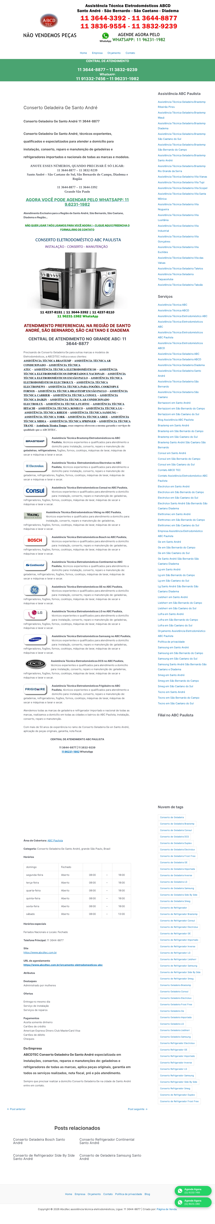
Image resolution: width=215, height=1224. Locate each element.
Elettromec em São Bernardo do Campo (181, 519)
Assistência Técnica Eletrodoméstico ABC (182, 316)
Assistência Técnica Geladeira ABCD (179, 359)
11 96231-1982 (124, 78)
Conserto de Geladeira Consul (176, 830)
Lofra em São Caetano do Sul (175, 625)
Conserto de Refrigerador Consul (177, 920)
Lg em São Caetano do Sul (173, 580)
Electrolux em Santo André (174, 486)
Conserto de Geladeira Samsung (177, 888)
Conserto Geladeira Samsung (175, 1036)
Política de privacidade (171, 641)
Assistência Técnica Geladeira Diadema (181, 365)
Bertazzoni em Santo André (174, 402)
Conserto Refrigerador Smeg (175, 1088)
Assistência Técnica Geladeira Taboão (180, 284)
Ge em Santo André (169, 541)
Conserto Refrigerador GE (173, 1049)
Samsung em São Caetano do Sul (177, 658)
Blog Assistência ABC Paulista (176, 419)
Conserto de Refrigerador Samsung (178, 965)
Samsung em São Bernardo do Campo (180, 653)
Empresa (80, 1194)
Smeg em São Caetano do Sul (175, 686)
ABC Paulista (55, 840)
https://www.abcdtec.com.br (40, 952)
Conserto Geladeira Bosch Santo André (39, 1141)
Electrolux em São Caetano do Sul (178, 497)
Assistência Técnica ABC (172, 304)
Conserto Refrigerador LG (173, 1069)
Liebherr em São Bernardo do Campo (180, 602)
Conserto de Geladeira (172, 817)
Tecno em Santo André (171, 692)
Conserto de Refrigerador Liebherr (178, 959)
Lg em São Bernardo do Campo (176, 575)
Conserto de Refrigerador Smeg (177, 978)
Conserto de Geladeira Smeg (175, 901)
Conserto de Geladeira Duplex (176, 843)
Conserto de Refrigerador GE (175, 933)
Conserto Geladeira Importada (175, 1017)
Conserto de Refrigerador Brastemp (179, 914)
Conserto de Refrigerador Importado (179, 939)
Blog (147, 1194)
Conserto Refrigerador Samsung (177, 1075)
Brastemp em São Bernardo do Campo (180, 431)
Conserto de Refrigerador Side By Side (180, 972)
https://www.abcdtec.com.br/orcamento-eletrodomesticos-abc (63, 964)
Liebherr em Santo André (173, 597)
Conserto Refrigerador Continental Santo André (106, 1141)
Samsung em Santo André (173, 647)
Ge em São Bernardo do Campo (176, 547)
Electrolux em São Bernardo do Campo (181, 492)
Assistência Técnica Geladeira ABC (178, 353)
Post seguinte (137, 1109)
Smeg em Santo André (171, 675)
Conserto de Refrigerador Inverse (177, 946)
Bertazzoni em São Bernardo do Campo (181, 408)
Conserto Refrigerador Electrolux (177, 1043)
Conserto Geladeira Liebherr (175, 1030)
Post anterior (16, 1109)
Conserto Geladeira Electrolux (175, 998)
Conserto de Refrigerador (173, 907)
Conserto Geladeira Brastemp (175, 985)
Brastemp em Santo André (173, 425)
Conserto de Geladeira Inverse (176, 875)
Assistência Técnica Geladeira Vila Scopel (182, 188)
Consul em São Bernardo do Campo (179, 458)
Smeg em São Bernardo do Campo (178, 680)
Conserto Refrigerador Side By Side (178, 1081)
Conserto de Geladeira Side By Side (178, 894)
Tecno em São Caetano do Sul (176, 703)
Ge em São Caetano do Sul (174, 553)
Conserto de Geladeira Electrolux (177, 849)
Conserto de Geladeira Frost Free (178, 856)
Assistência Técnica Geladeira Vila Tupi (181, 182)
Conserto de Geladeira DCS (174, 836)
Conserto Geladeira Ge (172, 1011)
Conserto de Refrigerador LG (175, 952)
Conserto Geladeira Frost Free (176, 1004)
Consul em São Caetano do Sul (176, 464)
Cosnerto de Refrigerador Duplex (177, 1094)
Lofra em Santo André (171, 614)
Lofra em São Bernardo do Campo (178, 619)
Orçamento (94, 1194)
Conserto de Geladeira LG (173, 881)
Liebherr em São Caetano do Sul (177, 608)
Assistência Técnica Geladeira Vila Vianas (182, 176)
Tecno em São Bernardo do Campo (178, 697)
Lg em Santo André (169, 569)
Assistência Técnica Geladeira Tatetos (180, 268)
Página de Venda (167, 1209)
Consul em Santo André (172, 453)
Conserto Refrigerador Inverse (176, 1062)
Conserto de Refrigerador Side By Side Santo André (44, 1157)
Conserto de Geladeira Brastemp (177, 823)
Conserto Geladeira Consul (174, 991)
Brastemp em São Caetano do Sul (178, 436)
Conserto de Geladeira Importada (177, 869)
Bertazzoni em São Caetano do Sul (178, 414)
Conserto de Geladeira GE (173, 862)
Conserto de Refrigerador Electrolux (179, 927)
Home (68, 1194)
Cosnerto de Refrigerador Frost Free (179, 1101)
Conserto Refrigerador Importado (177, 1056)
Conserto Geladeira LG (172, 1023)
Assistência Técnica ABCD (173, 310)
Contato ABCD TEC (169, 470)
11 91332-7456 (90, 78)
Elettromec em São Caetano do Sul (178, 525)
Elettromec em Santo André (174, 514)
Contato (108, 1194)
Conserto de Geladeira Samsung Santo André (110, 1157)
